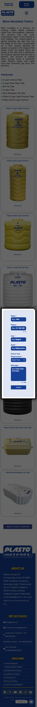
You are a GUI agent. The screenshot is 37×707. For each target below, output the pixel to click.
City (13, 336)
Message (15, 365)
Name (14, 316)
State (13, 345)
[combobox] (18, 360)
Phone (14, 325)
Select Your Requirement (16, 355)
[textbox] (16, 360)
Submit (18, 387)
